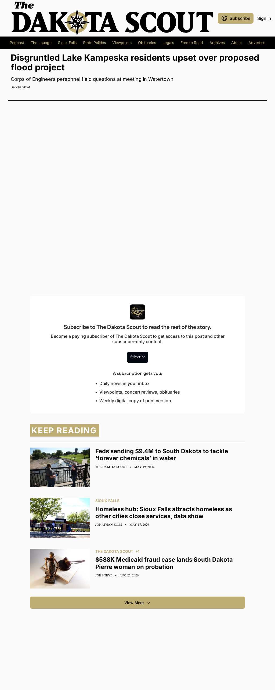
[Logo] (112, 18)
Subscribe (137, 357)
